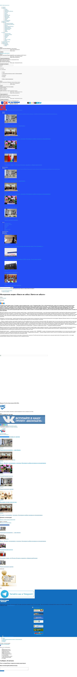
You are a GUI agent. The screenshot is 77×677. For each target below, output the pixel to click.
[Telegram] (7, 424)
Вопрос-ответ (4, 42)
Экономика (7, 35)
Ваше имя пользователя (15, 49)
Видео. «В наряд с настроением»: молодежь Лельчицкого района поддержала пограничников (27, 138)
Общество (4, 22)
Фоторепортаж (7, 20)
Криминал (7, 44)
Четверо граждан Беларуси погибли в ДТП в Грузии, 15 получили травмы (23, 259)
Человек (6, 31)
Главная (3, 7)
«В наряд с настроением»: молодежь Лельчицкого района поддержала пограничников (21, 515)
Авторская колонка (6, 41)
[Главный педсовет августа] (11, 148)
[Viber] (2, 424)
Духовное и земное (8, 34)
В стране (6, 12)
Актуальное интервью (9, 23)
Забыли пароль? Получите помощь (6, 86)
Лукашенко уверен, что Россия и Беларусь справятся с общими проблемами (23, 164)
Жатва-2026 (7, 16)
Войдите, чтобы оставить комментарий (7, 519)
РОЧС (6, 45)
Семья (6, 30)
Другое (3, 32)
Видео (6, 40)
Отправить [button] (2, 670)
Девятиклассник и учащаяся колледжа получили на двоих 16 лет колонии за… (24, 246)
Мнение (6, 25)
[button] (0, 645)
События (6, 18)
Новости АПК (7, 15)
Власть (6, 13)
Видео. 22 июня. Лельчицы (12, 426)
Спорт (6, 19)
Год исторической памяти (7, 290)
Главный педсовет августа (11, 151)
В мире (6, 9)
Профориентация (8, 28)
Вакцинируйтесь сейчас (12, 425)
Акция (6, 37)
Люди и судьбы (7, 39)
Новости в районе (5, 21)
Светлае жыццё (3, 298)
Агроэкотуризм (7, 33)
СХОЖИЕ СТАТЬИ (4, 436)
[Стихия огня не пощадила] (11, 269)
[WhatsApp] (4, 424)
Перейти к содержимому (5, 644)
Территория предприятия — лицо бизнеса (15, 125)
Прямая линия (7, 29)
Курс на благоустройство (9, 24)
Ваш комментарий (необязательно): (9, 665)
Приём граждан (8, 27)
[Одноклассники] (2, 303)
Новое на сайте (4, 525)
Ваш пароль (12, 50)
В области (6, 10)
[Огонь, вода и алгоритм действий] (11, 282)
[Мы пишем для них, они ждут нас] (6, 498)
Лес (5, 38)
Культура (6, 14)
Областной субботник (9, 11)
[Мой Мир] (4, 303)
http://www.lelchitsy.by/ (4, 434)
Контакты (4, 75)
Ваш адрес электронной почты (16, 56)
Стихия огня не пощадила (11, 272)
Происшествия (5, 43)
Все (5, 113)
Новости (4, 8)
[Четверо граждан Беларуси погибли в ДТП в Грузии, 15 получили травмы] (11, 256)
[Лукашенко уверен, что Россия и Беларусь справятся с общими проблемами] (11, 161)
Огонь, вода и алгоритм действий (13, 285)
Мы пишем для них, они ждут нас (8, 502)
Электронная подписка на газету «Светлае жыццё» (12, 73)
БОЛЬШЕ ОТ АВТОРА (14, 436)
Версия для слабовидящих (6, 522)
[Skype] (5, 424)
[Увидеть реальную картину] (11, 216)
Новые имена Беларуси (9, 26)
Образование (7, 17)
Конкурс (6, 36)
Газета (3, 72)
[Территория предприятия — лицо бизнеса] (11, 122)
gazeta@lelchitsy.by (11, 605)
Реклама (3, 76)
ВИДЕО (6, 136)
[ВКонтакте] (0, 303)
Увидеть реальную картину (11, 220)
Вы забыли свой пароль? (5, 53)
